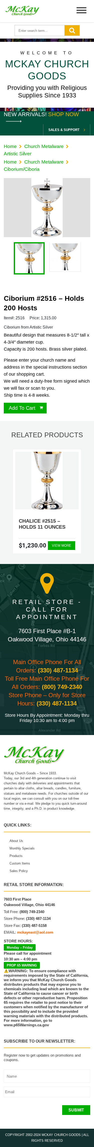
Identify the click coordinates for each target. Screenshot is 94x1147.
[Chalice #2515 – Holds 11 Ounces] (47, 480)
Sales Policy (19, 871)
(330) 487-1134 (58, 670)
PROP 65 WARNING (22, 965)
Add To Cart (22, 408)
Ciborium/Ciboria (22, 169)
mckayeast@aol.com (35, 932)
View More (61, 545)
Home (10, 146)
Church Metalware (44, 146)
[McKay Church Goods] (22, 11)
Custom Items (20, 863)
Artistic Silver (17, 153)
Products (16, 856)
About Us (16, 841)
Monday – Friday (20, 947)
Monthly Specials (22, 848)
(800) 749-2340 (62, 686)
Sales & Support (63, 130)
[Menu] (81, 11)
